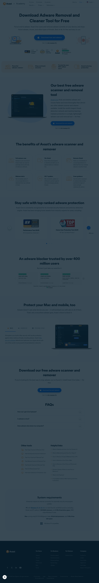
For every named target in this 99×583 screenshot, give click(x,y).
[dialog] (49, 291)
